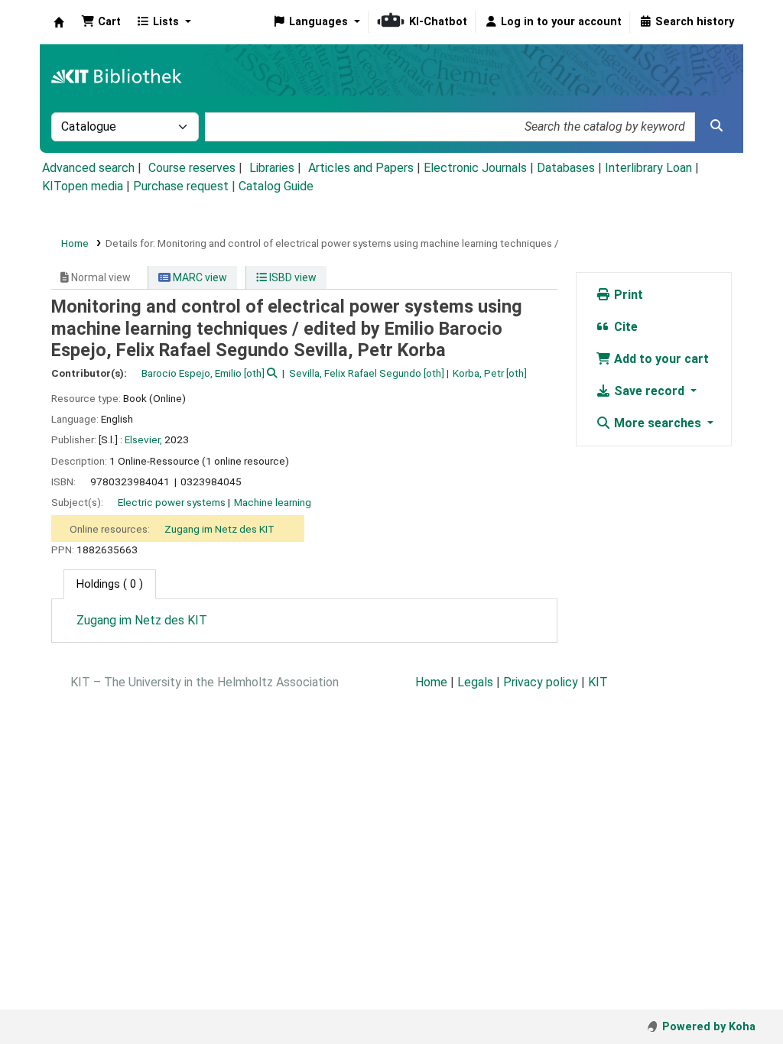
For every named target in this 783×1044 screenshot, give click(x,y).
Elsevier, (143, 439)
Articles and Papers (361, 167)
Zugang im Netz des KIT (219, 529)
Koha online (59, 22)
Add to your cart (660, 359)
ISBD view (292, 277)
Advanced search (88, 167)
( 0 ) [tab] (109, 584)
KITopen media (82, 186)
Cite (624, 326)
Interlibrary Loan (648, 167)
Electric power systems (172, 502)
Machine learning (272, 502)
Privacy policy (540, 682)
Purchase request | (186, 186)
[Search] (716, 126)
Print (627, 294)
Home (75, 243)
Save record (649, 391)
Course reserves (192, 167)
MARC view (199, 277)
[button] (101, 22)
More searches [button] (657, 423)
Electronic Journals (475, 167)
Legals (475, 682)
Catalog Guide (276, 186)
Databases (566, 167)
